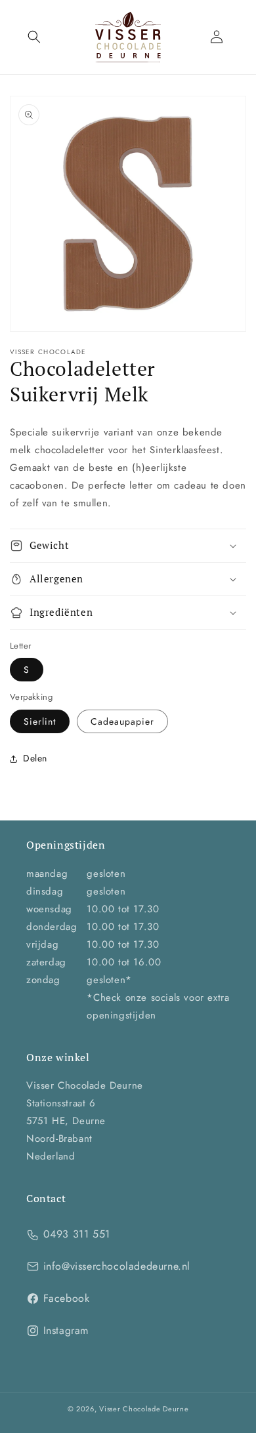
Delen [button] (35, 758)
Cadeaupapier (122, 721)
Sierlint (40, 721)
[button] (34, 36)
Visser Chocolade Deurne (143, 1408)
